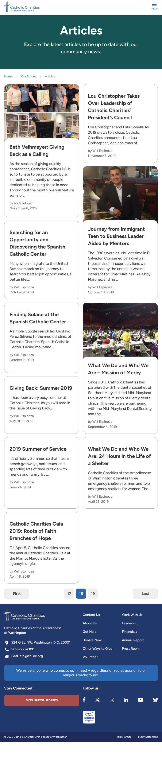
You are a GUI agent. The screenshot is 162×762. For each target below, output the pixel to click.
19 (93, 593)
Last (145, 593)
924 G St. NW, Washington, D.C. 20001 (40, 642)
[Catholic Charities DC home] (22, 6)
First (17, 593)
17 (69, 593)
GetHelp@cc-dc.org (27, 656)
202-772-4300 (22, 649)
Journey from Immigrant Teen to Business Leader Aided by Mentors (116, 236)
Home (8, 76)
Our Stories (28, 76)
